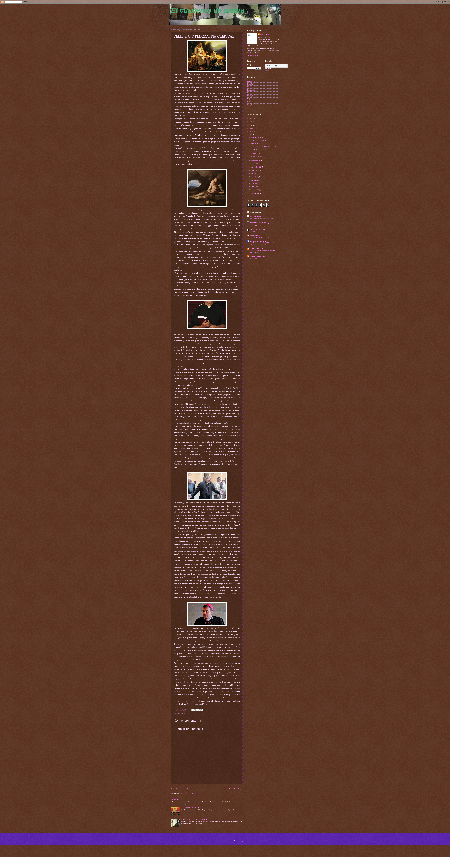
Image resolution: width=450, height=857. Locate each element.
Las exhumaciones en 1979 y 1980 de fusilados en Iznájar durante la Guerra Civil (263, 244)
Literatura (250, 93)
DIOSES (252, 231)
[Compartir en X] (197, 710)
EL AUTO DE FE (256, 156)
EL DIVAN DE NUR (256, 249)
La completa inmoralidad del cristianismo (261, 218)
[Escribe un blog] (195, 710)
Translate (272, 71)
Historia (249, 87)
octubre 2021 (255, 164)
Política (249, 102)
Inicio (209, 788)
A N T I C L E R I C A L (257, 230)
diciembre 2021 (256, 137)
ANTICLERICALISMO (258, 140)
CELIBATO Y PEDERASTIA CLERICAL (264, 147)
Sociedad (250, 108)
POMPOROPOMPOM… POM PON (260, 237)
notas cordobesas (255, 235)
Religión (182, 713)
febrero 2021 (255, 190)
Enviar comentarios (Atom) (188, 793)
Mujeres (249, 99)
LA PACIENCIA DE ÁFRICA (190, 808)
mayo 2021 (254, 180)
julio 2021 (254, 173)
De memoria (251, 81)
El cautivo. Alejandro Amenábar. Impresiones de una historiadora (262, 251)
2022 (251, 132)
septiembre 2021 (256, 167)
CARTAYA (175, 800)
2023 (251, 128)
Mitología (250, 96)
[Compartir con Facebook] (199, 710)
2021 (251, 135)
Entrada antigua (236, 788)
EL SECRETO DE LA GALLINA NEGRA (194, 819)
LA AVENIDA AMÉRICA (257, 258)
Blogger (242, 841)
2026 (251, 118)
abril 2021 (254, 183)
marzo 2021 (255, 186)
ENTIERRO (254, 143)
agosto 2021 (255, 170)
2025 (251, 122)
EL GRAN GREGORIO (258, 153)
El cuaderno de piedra (208, 10)
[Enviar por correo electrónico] (192, 710)
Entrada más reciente (180, 788)
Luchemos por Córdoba (257, 256)
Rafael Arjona (264, 34)
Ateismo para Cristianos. (258, 222)
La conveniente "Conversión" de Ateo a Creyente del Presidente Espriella (261, 225)
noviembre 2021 (256, 160)
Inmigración (251, 90)
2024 (251, 125)
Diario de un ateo (255, 216)
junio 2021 (254, 177)
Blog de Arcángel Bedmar (258, 241)
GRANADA (254, 150)
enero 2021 (254, 193)
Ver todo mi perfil (252, 55)
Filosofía (250, 84)
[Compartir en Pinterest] (201, 710)
